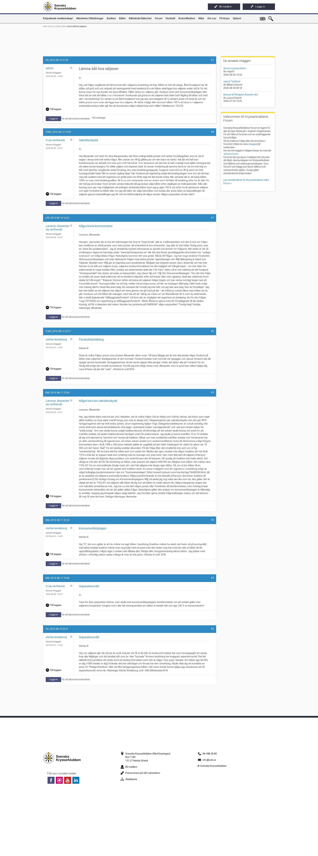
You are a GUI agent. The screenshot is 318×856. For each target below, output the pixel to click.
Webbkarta (131, 779)
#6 (212, 331)
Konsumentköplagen (92, 528)
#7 (212, 217)
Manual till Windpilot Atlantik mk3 (240, 94)
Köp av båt (60, 26)
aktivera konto (230, 153)
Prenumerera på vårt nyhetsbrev (142, 772)
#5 (212, 392)
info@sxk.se (209, 759)
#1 (212, 60)
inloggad (252, 144)
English (263, 17)
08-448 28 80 (210, 753)
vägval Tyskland (231, 81)
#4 (212, 520)
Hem (45, 26)
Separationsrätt (89, 586)
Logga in (260, 6)
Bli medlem (225, 6)
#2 (212, 628)
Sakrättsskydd (88, 140)
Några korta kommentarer (96, 226)
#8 (212, 131)
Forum (52, 26)
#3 (212, 578)
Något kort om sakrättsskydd (98, 401)
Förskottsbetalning (91, 339)
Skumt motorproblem (234, 68)
